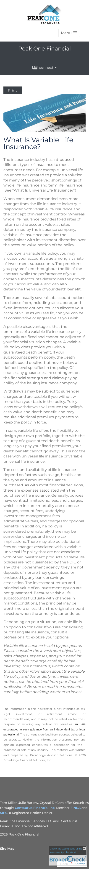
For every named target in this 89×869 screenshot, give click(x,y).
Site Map (7, 849)
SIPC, (4, 813)
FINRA (76, 808)
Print (12, 90)
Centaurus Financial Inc (35, 808)
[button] (69, 33)
